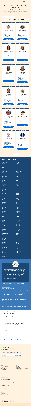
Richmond (17, 197)
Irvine (3, 237)
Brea (3, 177)
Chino (3, 188)
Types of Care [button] (15, 19)
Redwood (17, 194)
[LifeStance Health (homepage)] (3, 1)
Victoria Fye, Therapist (22, 30)
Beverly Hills (4, 176)
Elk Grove (4, 207)
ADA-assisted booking (18, 369)
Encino (3, 212)
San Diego (17, 207)
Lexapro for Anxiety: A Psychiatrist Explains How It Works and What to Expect (10, 388)
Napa (17, 168)
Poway (17, 189)
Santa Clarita (18, 221)
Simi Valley (18, 229)
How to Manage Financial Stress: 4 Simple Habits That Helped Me (9, 382)
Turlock (17, 239)
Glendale (3, 225)
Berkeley (3, 175)
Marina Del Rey (5, 252)
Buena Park (4, 180)
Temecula (17, 234)
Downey (3, 203)
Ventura (17, 246)
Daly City (4, 202)
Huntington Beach (5, 233)
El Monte (4, 208)
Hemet (3, 230)
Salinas (17, 203)
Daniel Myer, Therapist (8, 30)
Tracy (17, 238)
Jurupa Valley (4, 238)
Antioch (3, 167)
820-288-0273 (20, 36)
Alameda (3, 163)
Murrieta (17, 167)
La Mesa (3, 243)
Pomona (17, 188)
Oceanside (17, 176)
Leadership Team (3, 392)
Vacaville (17, 243)
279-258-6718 (20, 57)
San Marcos (18, 212)
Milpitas (3, 256)
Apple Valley (4, 168)
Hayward (4, 229)
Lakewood (4, 242)
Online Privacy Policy (18, 367)
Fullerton (4, 221)
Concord (3, 197)
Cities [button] (6, 19)
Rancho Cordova (19, 190)
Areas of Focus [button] (24, 19)
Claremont (4, 193)
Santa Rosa (18, 228)
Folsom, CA (19, 55)
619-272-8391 (6, 36)
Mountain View (18, 166)
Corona (3, 198)
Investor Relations (3, 393)
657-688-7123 (20, 79)
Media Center (17, 364)
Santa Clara (18, 220)
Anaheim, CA (19, 77)
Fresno (3, 220)
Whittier (17, 255)
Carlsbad (4, 184)
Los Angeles (4, 248)
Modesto (17, 163)
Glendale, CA (5, 99)
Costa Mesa (4, 199)
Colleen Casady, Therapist (22, 116)
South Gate (18, 230)
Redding (17, 193)
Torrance (17, 237)
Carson (3, 185)
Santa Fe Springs (19, 224)
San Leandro (18, 211)
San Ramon (18, 216)
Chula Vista (4, 190)
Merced (3, 255)
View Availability (8, 39)
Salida (17, 202)
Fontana (3, 217)
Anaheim (3, 166)
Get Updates (18, 355)
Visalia (17, 248)
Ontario (17, 177)
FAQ (16, 365)
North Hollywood (19, 171)
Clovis (3, 194)
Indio (3, 234)
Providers (11, 9)
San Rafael (18, 215)
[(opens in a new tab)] (3, 401)
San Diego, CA (5, 34)
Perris (17, 184)
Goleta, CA (19, 99)
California (19, 9)
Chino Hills (4, 189)
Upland (17, 242)
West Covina (18, 252)
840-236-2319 (6, 123)
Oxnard (17, 180)
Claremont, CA (6, 121)
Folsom (3, 216)
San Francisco (18, 208)
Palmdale (17, 181)
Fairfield (3, 215)
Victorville (17, 247)
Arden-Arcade (5, 171)
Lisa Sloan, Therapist (22, 51)
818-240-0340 (6, 101)
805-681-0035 (20, 101)
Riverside (17, 198)
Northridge (18, 172)
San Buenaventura (19, 206)
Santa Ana (18, 217)
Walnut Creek (18, 251)
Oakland (17, 175)
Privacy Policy (17, 366)
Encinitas (4, 211)
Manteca (4, 251)
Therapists (15, 9)
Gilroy (3, 224)
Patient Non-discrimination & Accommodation (22, 368)
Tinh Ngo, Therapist (8, 138)
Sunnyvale (17, 233)
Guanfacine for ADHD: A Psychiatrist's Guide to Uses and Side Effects (9, 381)
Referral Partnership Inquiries (4, 394)
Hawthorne (4, 228)
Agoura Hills (4, 162)
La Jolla (3, 239)
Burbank (3, 181)
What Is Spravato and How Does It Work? (6, 385)
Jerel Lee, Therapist (8, 72)
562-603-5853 (6, 57)
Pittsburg (17, 185)
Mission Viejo (18, 162)
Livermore (4, 246)
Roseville (17, 199)
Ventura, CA (19, 34)
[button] (2, 364)
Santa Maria (18, 225)
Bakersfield (4, 172)
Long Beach (4, 247)
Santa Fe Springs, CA (7, 55)
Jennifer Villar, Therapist (8, 51)
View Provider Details (8, 52)
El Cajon (3, 206)
